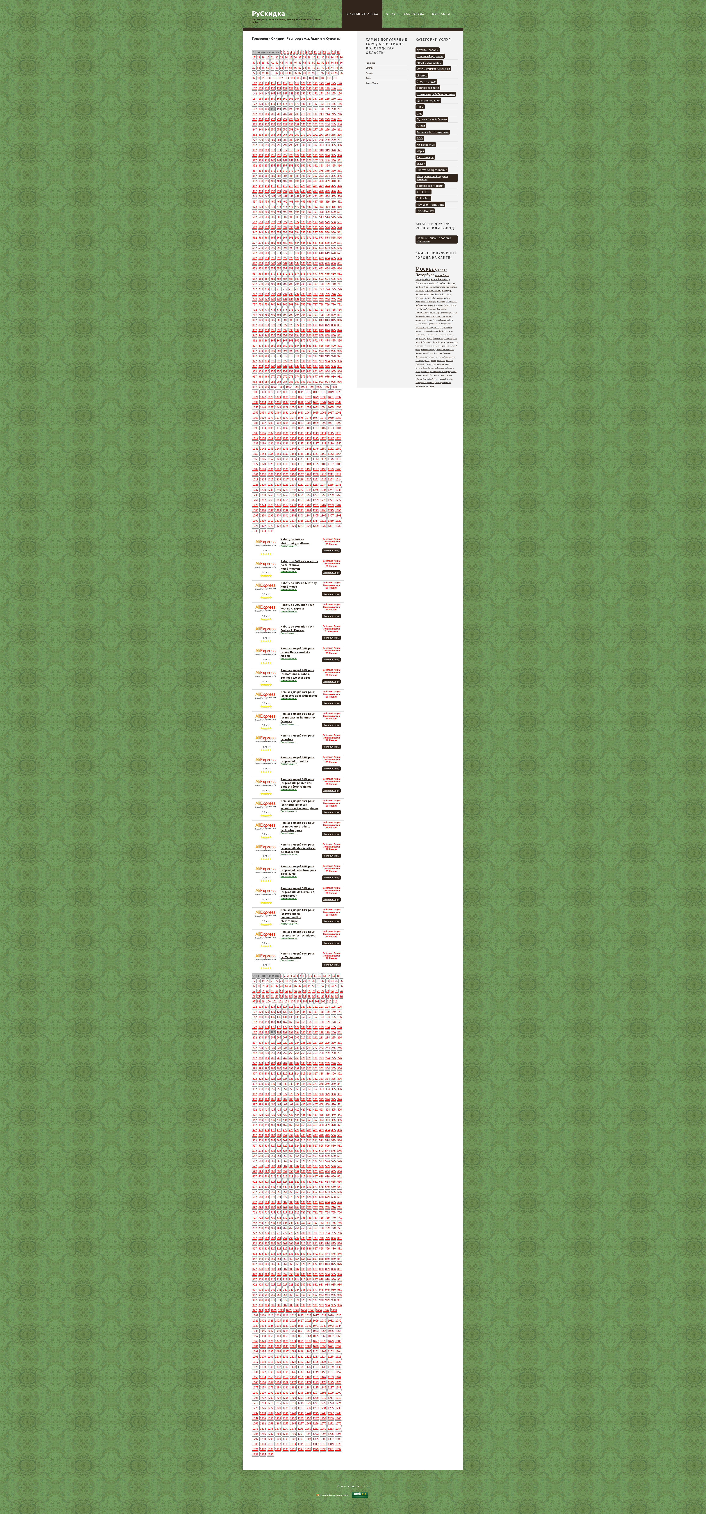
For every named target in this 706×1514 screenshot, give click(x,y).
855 (303, 335)
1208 (308, 474)
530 (333, 222)
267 (285, 134)
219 (267, 119)
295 (273, 145)
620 (333, 253)
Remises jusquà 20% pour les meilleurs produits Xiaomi (297, 651)
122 (315, 83)
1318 (323, 520)
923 (260, 361)
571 (309, 237)
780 (303, 309)
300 (303, 145)
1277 (285, 505)
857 (315, 335)
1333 (255, 531)
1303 (301, 515)
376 (309, 170)
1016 (308, 392)
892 (254, 351)
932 (315, 361)
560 (333, 232)
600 (303, 248)
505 (273, 217)
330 (303, 155)
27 (299, 57)
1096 (278, 428)
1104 (338, 428)
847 (254, 335)
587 (315, 242)
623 (260, 258)
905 (333, 351)
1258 (323, 495)
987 (285, 381)
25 (290, 57)
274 (327, 134)
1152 (338, 448)
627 (285, 258)
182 (315, 104)
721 (309, 289)
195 (303, 109)
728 (260, 294)
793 (291, 315)
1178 (263, 464)
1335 (270, 531)
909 (267, 356)
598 (291, 248)
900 (303, 351)
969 (267, 376)
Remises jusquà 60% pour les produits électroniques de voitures (298, 869)
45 (290, 62)
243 (321, 124)
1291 (301, 510)
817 (254, 325)
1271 (331, 500)
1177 (255, 464)
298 (291, 145)
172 (254, 104)
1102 (323, 428)
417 (285, 186)
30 (313, 57)
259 (327, 129)
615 (303, 253)
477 (285, 206)
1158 (293, 453)
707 (315, 284)
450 (303, 196)
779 (297, 309)
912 (285, 356)
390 (303, 176)
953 (260, 371)
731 (279, 294)
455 (333, 196)
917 (315, 356)
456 (339, 196)
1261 (255, 500)
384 (267, 176)
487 (254, 212)
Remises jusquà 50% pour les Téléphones (297, 955)
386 (279, 176)
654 (267, 268)
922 (254, 361)
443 (260, 196)
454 (327, 196)
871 (309, 340)
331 (309, 155)
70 (313, 67)
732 (285, 294)
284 (297, 140)
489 (267, 212)
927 (285, 361)
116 (279, 83)
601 (309, 248)
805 (273, 320)
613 (291, 253)
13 (324, 52)
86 (295, 73)
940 (273, 366)
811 (309, 320)
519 (267, 222)
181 (309, 104)
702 (285, 284)
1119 (270, 438)
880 (273, 345)
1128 (338, 438)
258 (321, 129)
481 (309, 206)
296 (279, 145)
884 (297, 345)
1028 (308, 397)
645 (303, 263)
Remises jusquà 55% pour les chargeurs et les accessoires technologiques (299, 804)
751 (309, 299)
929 (297, 361)
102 (280, 78)
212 (315, 114)
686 (279, 278)
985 (273, 381)
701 (279, 284)
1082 (263, 423)
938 (260, 366)
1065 (316, 412)
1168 (278, 459)
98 (258, 78)
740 (333, 294)
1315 (301, 520)
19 (263, 57)
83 (281, 73)
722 (315, 289)
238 (291, 124)
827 (315, 325)
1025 (285, 397)
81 (272, 73)
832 (254, 330)
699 (267, 284)
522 (285, 222)
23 (281, 57)
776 (279, 309)
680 (333, 273)
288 (321, 140)
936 (339, 361)
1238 (263, 489)
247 (254, 129)
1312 (278, 520)
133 (291, 88)
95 (336, 73)
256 (309, 129)
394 (327, 176)
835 (273, 330)
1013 (285, 392)
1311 (270, 520)
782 (315, 309)
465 (303, 201)
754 (327, 299)
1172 (308, 459)
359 (297, 165)
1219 (301, 479)
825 (303, 325)
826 (309, 325)
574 (327, 237)
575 (333, 237)
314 (297, 150)
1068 (338, 412)
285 (303, 140)
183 (321, 104)
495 (303, 212)
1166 (263, 459)
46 (295, 62)
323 (260, 155)
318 (321, 150)
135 (303, 88)
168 (321, 98)
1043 (331, 402)
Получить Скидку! (331, 550)
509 (297, 217)
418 (291, 186)
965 (333, 371)
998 (260, 387)
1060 (278, 412)
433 (291, 191)
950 (333, 366)
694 (327, 278)
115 (273, 83)
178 (291, 104)
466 (309, 201)
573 (321, 237)
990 (303, 381)
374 (297, 170)
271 (309, 134)
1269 (316, 500)
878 (260, 345)
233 (260, 124)
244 (327, 124)
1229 (285, 484)
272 (315, 134)
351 (339, 160)
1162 (323, 453)
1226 (263, 484)
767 (315, 304)
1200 (338, 469)
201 (339, 109)
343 (291, 160)
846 (339, 330)
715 (273, 289)
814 (327, 320)
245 (333, 124)
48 (304, 62)
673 (291, 273)
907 (254, 356)
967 (254, 376)
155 (333, 93)
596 (279, 248)
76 (341, 67)
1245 (316, 489)
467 (315, 201)
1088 (308, 423)
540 (303, 227)
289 (327, 140)
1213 (255, 479)
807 (285, 320)
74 (332, 67)
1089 (316, 423)
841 (309, 330)
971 (279, 376)
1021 (255, 397)
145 (273, 93)
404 (297, 181)
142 (254, 93)
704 (297, 284)
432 (285, 191)
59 (263, 67)
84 (286, 73)
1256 (308, 495)
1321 (255, 526)
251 (279, 129)
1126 (323, 438)
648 (321, 263)
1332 (338, 526)
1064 (308, 412)
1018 (323, 392)
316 (309, 150)
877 (254, 345)
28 (304, 57)
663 (321, 268)
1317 (316, 520)
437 (315, 191)
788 (260, 315)
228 (321, 119)
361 (309, 165)
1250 (263, 495)
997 (254, 387)
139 (327, 88)
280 (273, 140)
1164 (338, 453)
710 (333, 284)
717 (285, 289)
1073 (285, 417)
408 (321, 181)
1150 (323, 448)
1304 (308, 515)
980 (333, 376)
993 (321, 381)
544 (327, 227)
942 (285, 366)
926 (279, 361)
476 (279, 206)
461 (279, 201)
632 (315, 258)
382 (254, 176)
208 (291, 114)
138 (321, 88)
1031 (331, 397)
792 (285, 315)
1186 (323, 464)
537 (285, 227)
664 (327, 268)
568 (291, 237)
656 (279, 268)
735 (303, 294)
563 (260, 237)
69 (309, 67)
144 (267, 93)
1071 (270, 417)
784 (327, 309)
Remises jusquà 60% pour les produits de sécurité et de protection (298, 848)
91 (318, 73)
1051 (301, 407)
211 (309, 114)
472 (254, 206)
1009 (255, 392)
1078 (323, 417)
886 (309, 345)
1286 (263, 510)
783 (321, 309)
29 (309, 57)
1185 (316, 464)
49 (309, 62)
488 (260, 212)
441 (339, 191)
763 (291, 304)
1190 (263, 469)
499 (327, 212)
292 (254, 145)
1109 (285, 433)
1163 (331, 453)
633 (321, 258)
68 (304, 67)
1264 (278, 500)
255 (303, 129)
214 (327, 114)
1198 (323, 469)
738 (321, 294)
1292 (308, 510)
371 (279, 170)
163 (291, 98)
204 (267, 114)
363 (321, 165)
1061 (285, 412)
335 (333, 155)
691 (309, 278)
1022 (263, 397)
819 (267, 325)
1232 (308, 484)
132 (285, 88)
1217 (285, 479)
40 (267, 62)
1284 (338, 505)
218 (260, 119)
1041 (316, 402)
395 (333, 176)
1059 (270, 412)
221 (279, 119)
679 (327, 273)
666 (339, 268)
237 (285, 124)
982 (254, 381)
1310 (263, 520)
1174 (323, 459)
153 (321, 93)
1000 (274, 387)
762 (285, 304)
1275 (270, 505)
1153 (255, 453)
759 (267, 304)
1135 (301, 443)
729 (267, 294)
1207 (301, 474)
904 (327, 351)
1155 (270, 453)
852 (285, 335)
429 (267, 191)
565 (273, 237)
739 (327, 294)
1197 (316, 469)
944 (297, 366)
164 (297, 98)
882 (285, 345)
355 (273, 165)
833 (260, 330)
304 (327, 145)
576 (339, 237)
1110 (293, 433)
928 (291, 361)
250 (273, 129)
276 (339, 134)
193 (291, 109)
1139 (331, 443)
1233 (316, 484)
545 (333, 227)
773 (260, 309)
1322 (263, 526)
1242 (293, 489)
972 (285, 376)
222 (285, 119)
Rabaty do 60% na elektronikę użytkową (295, 541)
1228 (278, 484)
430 (273, 191)
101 (274, 78)
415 (273, 186)
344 (297, 160)
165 (303, 98)
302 (315, 145)
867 (285, 340)
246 (339, 124)
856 (309, 335)
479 (297, 206)
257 (315, 129)
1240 (278, 489)
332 (315, 155)
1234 (323, 484)
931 (309, 361)
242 (315, 124)
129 (267, 88)
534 (267, 227)
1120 (278, 438)
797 (315, 315)
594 (267, 248)
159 (267, 98)
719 (297, 289)
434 (297, 191)
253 (291, 129)
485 (333, 206)
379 (327, 170)
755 (333, 299)
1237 (255, 489)
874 (327, 340)
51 (318, 62)
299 (297, 145)
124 (327, 83)
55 (336, 62)
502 (254, 217)
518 (260, 222)
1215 (270, 479)
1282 (323, 505)
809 (297, 320)
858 (321, 335)
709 (327, 284)
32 (322, 57)
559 (327, 232)
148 (291, 93)
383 (260, 176)
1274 (263, 505)
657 (285, 268)
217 (254, 119)
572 (315, 237)
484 (327, 206)
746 (279, 299)
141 (339, 88)
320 (333, 150)
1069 (255, 417)
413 (260, 186)
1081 (255, 423)
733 (291, 294)
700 (273, 284)
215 (333, 114)
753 (321, 299)
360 (303, 165)
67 (299, 67)
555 (303, 232)
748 (291, 299)
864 (267, 340)
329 (297, 155)
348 (321, 160)
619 (327, 253)
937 (254, 366)
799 (327, 315)
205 (273, 114)
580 (273, 242)
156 (339, 93)
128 (260, 88)
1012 (278, 392)
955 (273, 371)
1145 (285, 448)
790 (273, 315)
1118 (263, 438)
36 (341, 57)
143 (260, 93)
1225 (255, 484)
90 (313, 73)
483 (321, 206)
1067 (331, 412)
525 (303, 222)
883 (291, 345)
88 (304, 73)
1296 (338, 510)
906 (339, 351)
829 (327, 325)
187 (254, 109)
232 (254, 124)
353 (260, 165)
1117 (255, 438)
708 (321, 284)
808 (291, 320)
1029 (316, 397)
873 (321, 340)
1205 (285, 474)
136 (309, 88)
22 (276, 57)
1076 (308, 417)
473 (260, 206)
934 (327, 361)
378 (321, 170)
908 (260, 356)
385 (273, 176)
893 (260, 351)
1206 (293, 474)
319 (327, 150)
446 (279, 196)
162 (285, 98)
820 (273, 325)
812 (315, 320)
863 (260, 340)
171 (339, 98)
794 (297, 315)
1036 (278, 402)
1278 (293, 505)
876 (339, 340)
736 (309, 294)
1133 (285, 443)
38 (258, 62)
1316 (308, 520)
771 (339, 304)
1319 (331, 520)
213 (321, 114)
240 (303, 124)
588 (321, 242)
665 (333, 268)
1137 (316, 443)
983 (260, 381)
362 (315, 165)
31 (318, 57)
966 (339, 371)
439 (327, 191)
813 (321, 320)
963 (321, 371)
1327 (301, 526)
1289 (285, 510)
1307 (331, 515)
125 (333, 83)
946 (309, 366)
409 (327, 181)
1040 (308, 402)
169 (327, 98)
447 (285, 196)
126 (339, 83)
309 (267, 150)
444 (267, 196)
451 (309, 196)
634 (327, 258)
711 (339, 284)
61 (272, 67)
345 (303, 160)
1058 (263, 412)
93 (327, 73)
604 (327, 248)
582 (285, 242)
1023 (270, 397)
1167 (270, 459)
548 (260, 232)
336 (339, 155)
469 (327, 201)
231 (339, 119)
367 (254, 170)
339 (267, 160)
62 (276, 67)
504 (267, 217)
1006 (319, 387)
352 (254, 165)
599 (297, 248)
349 (327, 160)
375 (303, 170)
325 (273, 155)
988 (291, 381)
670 (273, 273)
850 (273, 335)
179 (297, 104)
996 (339, 381)
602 (315, 248)
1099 (301, 428)
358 (291, 165)
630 (303, 258)
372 (285, 170)
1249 (255, 495)
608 (260, 253)
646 (309, 263)
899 (297, 351)
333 (321, 155)
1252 (278, 495)
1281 (316, 505)
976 (309, 376)
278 (260, 140)
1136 (308, 443)
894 (267, 351)
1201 (255, 474)
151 (309, 93)
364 (327, 165)
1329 (316, 526)
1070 (263, 417)
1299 (270, 515)
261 (339, 129)
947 (315, 366)
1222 (323, 479)
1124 (308, 438)
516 (339, 217)
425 (333, 186)
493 (291, 212)
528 (321, 222)
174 (267, 104)
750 (303, 299)
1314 (293, 520)
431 (279, 191)
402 (285, 181)
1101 (316, 428)
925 (273, 361)
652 (254, 268)
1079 (331, 417)
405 (303, 181)
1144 (278, 448)
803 (260, 320)
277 (254, 140)
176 (279, 104)
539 (297, 227)
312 (285, 150)
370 (273, 170)
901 (309, 351)
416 (279, 186)
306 (339, 145)
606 (339, 248)
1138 (323, 443)
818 (260, 325)
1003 (296, 387)
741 (339, 294)
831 (339, 325)
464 (297, 201)
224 (297, 119)
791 (279, 315)
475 (273, 206)
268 (291, 134)
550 (273, 232)
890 (333, 345)
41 (272, 62)
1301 (285, 515)
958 (291, 371)
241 (309, 124)
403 (291, 181)
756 (339, 299)
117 (285, 83)
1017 (316, 392)
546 (339, 227)
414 (267, 186)
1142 (263, 448)
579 (267, 242)
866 (279, 340)
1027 (301, 397)
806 (279, 320)
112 (254, 83)
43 (281, 62)
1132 (278, 443)
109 (323, 78)
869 (297, 340)
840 (303, 330)
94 (332, 73)
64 (286, 67)
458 (260, 201)
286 (309, 140)
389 (297, 176)
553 (291, 232)
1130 (263, 443)
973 (291, 376)
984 (267, 381)
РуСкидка (268, 13)
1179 (270, 464)
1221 (316, 479)
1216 (278, 479)
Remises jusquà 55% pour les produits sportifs (297, 759)
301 (309, 145)
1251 (270, 495)
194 (297, 109)
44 (286, 62)
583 (291, 242)
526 (309, 222)
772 (254, 309)
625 (273, 258)
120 (303, 83)
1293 (316, 510)
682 (254, 278)
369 (267, 170)
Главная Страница (362, 13)
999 (267, 387)
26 (295, 57)
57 (253, 67)
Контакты (441, 13)
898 (291, 351)
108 (317, 78)
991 (309, 381)
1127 (331, 438)
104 (292, 78)
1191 (270, 469)
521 (279, 222)
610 (273, 253)
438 (321, 191)
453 (321, 196)
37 (253, 62)
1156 (278, 453)
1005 (311, 387)
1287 (270, 510)
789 (267, 315)
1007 (326, 387)
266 (279, 134)
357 (285, 165)
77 (253, 73)
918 (321, 356)
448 (291, 196)
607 (254, 253)
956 (279, 371)
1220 (308, 479)
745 (273, 299)
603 (321, 248)
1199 (331, 469)
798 (321, 315)
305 (333, 145)
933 (321, 361)
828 (321, 325)
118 (291, 83)
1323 (270, 526)
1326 (293, 526)
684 (267, 278)
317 (315, 150)
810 (303, 320)
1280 (308, 505)
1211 (331, 474)
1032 (338, 397)
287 (315, 140)
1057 (255, 412)
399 (267, 181)
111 (335, 78)
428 (260, 191)
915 (303, 356)
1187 (331, 464)
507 (285, 217)
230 (333, 119)
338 (260, 160)
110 (329, 78)
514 (327, 217)
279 (267, 140)
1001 (281, 387)
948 (321, 366)
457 (254, 201)
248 (260, 129)
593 (260, 248)
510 (303, 217)
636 (339, 258)
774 (267, 309)
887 (315, 345)
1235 (331, 484)
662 (315, 268)
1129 (255, 443)
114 (267, 83)
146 (279, 93)
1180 (278, 464)
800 (333, 315)
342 (285, 160)
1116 (338, 433)
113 (260, 83)
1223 (331, 479)
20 (267, 57)
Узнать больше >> (289, 545)
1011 (270, 392)
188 (260, 109)
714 (267, 289)
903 (321, 351)
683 (260, 278)
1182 (293, 464)
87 (299, 73)
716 (279, 289)
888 (321, 345)
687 (285, 278)
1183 (301, 464)
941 (279, 366)
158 (260, 98)
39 (263, 62)
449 (297, 196)
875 (333, 340)
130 (273, 88)
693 (321, 278)
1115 (331, 433)
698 (260, 284)
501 (339, 212)
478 (291, 206)
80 (267, 73)
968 (260, 376)
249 (267, 129)
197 (315, 109)
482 (315, 206)
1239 (270, 489)
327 (285, 155)
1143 (270, 448)
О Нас (391, 13)
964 (327, 371)
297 (285, 145)
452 (315, 196)
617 (315, 253)
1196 (308, 469)
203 (260, 114)
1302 (293, 515)
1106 (263, 433)
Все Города (414, 13)
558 (321, 232)
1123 (301, 438)
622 (254, 258)
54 (332, 62)
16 (338, 52)
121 (309, 83)
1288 (278, 510)
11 (315, 52)
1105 (255, 433)
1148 (308, 448)
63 (281, 67)
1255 (301, 495)
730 (273, 294)
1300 (278, 515)
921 (339, 356)
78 (258, 73)
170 (333, 98)
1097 (285, 428)
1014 (293, 392)
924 (267, 361)
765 (303, 304)
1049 (285, 407)
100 (268, 78)
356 (279, 165)
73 (327, 67)
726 (339, 289)
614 (297, 253)
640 (273, 263)
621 (339, 253)
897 (285, 351)
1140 (338, 443)
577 (254, 242)
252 (285, 129)
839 (297, 330)
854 (297, 335)
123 (321, 83)
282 (285, 140)
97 (253, 78)
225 (303, 119)
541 (309, 227)
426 (339, 186)
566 (279, 237)
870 (303, 340)
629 (297, 258)
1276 (278, 505)
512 (315, 217)
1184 (308, 464)
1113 (316, 433)
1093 (255, 428)
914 (297, 356)
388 (291, 176)
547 (254, 232)
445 (273, 196)
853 (291, 335)
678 (321, 273)
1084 (278, 423)
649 (327, 263)
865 (273, 340)
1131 (270, 443)
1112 (308, 433)
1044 (338, 402)
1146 (293, 448)
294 (267, 145)
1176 (338, 459)
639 (267, 263)
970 (273, 376)
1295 (331, 510)
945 (303, 366)
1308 (338, 515)
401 (279, 181)
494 (297, 212)
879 (267, 345)
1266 (293, 500)
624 (267, 258)
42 (276, 62)
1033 (255, 402)
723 (321, 289)
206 (279, 114)
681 (339, 273)
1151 (331, 448)
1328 (308, 526)
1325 (285, 526)
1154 (263, 453)
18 (258, 57)
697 (254, 284)
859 (327, 335)
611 (279, 253)
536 (279, 227)
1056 (338, 407)
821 (279, 325)
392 (315, 176)
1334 (263, 531)
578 (260, 242)
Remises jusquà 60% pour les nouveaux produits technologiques (297, 826)
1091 (331, 423)
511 (309, 217)
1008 (334, 387)
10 (310, 52)
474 (267, 206)
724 (327, 289)
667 (254, 273)
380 (333, 170)
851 (279, 335)
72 (322, 67)
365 (333, 165)
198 (321, 109)
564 (267, 237)
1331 (331, 526)
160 (273, 98)
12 (319, 52)
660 (303, 268)
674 (297, 273)
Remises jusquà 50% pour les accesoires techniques (298, 933)
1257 (316, 495)
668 (260, 273)
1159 (301, 453)
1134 (293, 443)
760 (273, 304)
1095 (270, 428)
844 (327, 330)
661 (309, 268)
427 (254, 191)
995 (333, 381)
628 (291, 258)
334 (327, 155)
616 (309, 253)
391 (309, 176)
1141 (255, 448)
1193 (285, 469)
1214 (263, 479)
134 (297, 88)
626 (279, 258)
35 (336, 57)
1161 (316, 453)
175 (273, 104)
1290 (293, 510)
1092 (338, 423)
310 (273, 150)
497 (315, 212)
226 (309, 119)
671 (279, 273)
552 (285, 232)
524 (297, 222)
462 (285, 201)
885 (303, 345)
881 (279, 345)
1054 (323, 407)
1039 (301, 402)
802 (254, 320)
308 (260, 150)
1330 (323, 526)
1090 (323, 423)
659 (297, 268)
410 (333, 181)
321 (339, 150)
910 (273, 356)
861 (339, 335)
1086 (293, 423)
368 (260, 170)
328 (291, 155)
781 (309, 309)
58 (258, 67)
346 (309, 160)
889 (327, 345)
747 (285, 299)
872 (315, 340)
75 (336, 67)
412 (254, 186)
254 (297, 129)
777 (285, 309)
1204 (278, 474)
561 (339, 232)
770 (333, 304)
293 (260, 145)
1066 (323, 412)
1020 (338, 392)
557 (315, 232)
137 (315, 88)
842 (315, 330)
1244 (308, 489)
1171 (301, 459)
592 (254, 248)
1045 (255, 407)
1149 (316, 448)
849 (267, 335)
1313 (285, 520)
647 (315, 263)
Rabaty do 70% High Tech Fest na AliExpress (297, 606)
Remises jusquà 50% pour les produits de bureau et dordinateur (297, 891)
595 (273, 248)
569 (297, 237)
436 (309, 191)
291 (339, 140)
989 (297, 381)
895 (273, 351)
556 (309, 232)
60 (267, 67)
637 (254, 263)
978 (321, 376)
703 (291, 284)
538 (291, 227)
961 (309, 371)
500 (333, 212)
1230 (293, 484)
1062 (293, 412)
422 (315, 186)
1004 (304, 387)
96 (341, 73)
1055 (331, 407)
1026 (293, 397)
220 (273, 119)
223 (291, 119)
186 (339, 104)
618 (321, 253)
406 (309, 181)
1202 (263, 474)
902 (315, 351)
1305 (316, 515)
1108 (278, 433)
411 (339, 181)
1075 (301, 417)
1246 (323, 489)
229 (327, 119)
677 (315, 273)
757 (254, 304)
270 (303, 134)
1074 (293, 417)
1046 (263, 407)
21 (272, 57)
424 (327, 186)
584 (297, 242)
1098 (293, 428)
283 (291, 140)
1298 (263, 515)
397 (254, 181)
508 (291, 217)
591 (339, 242)
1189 (255, 469)
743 (260, 299)
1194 (293, 469)
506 (279, 217)
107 (311, 78)
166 (309, 98)
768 (321, 304)
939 (267, 366)
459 (267, 201)
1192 (278, 469)
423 (321, 186)
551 (279, 232)
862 (254, 340)
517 (254, 222)
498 (321, 212)
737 (315, 294)
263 (260, 134)
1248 (338, 489)
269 (297, 134)
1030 (323, 397)
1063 (301, 412)
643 (291, 263)
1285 (255, 510)
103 (286, 78)
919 (327, 356)
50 (313, 62)
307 (254, 150)
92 (322, 73)
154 (327, 93)
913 (291, 356)
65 (290, 67)
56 (341, 62)
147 (285, 93)
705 (303, 284)
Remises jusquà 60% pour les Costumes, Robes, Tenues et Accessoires (297, 673)
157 (254, 98)
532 (254, 227)
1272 (338, 500)
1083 (270, 423)
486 (339, 206)
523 (291, 222)
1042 (323, 402)
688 (291, 278)
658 (291, 268)
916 (309, 356)
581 (279, 242)
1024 (278, 397)
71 (318, 67)
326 (279, 155)
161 (279, 98)
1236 (338, 484)
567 (285, 237)
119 (297, 83)
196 (309, 109)
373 (291, 170)
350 (333, 160)
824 (297, 325)
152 (315, 93)
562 (254, 237)
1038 (293, 402)
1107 (270, 433)
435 (303, 191)
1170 (293, 459)
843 (321, 330)
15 (333, 52)
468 (321, 201)
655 (273, 268)
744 (267, 299)
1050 (293, 407)
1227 (270, 484)
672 (285, 273)
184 (327, 104)
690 (303, 278)
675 (303, 273)
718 (291, 289)
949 (327, 366)
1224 (338, 479)
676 (309, 273)
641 (279, 263)
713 (260, 289)
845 (333, 330)
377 (315, 170)
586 (309, 242)
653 (260, 268)
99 (263, 78)
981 (339, 376)
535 (273, 227)
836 (279, 330)
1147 (301, 448)
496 (309, 212)
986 (279, 381)
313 (291, 150)
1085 (285, 423)
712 (254, 289)
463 (291, 201)
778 (291, 309)
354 (267, 165)
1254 (293, 495)
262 (254, 134)
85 (290, 73)
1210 (323, 474)
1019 (331, 392)
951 (339, 366)
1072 (278, 417)
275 (333, 134)
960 (303, 371)
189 (267, 109)
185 (333, 104)
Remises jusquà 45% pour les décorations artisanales (299, 693)
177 (285, 104)
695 (333, 278)
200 (333, 109)
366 (339, 165)
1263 (270, 500)
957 (285, 371)
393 (321, 176)
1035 (270, 402)
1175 (331, 459)
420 (303, 186)
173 (260, 104)
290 (333, 140)
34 (332, 57)
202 (254, 114)
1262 (263, 500)
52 (322, 62)
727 (254, 294)
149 (297, 93)
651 (339, 263)
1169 (285, 459)
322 (254, 155)
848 (260, 335)
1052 (308, 407)
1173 (316, 459)
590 (333, 242)
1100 (308, 428)
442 (254, 196)
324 (267, 155)
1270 (323, 500)
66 (295, 67)
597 (285, 248)
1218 (293, 479)
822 (285, 325)
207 (285, 114)
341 (279, 160)
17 (253, 57)
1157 (285, 453)
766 (309, 304)
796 (309, 315)
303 (321, 145)
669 (267, 273)
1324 (278, 526)
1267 (301, 500)
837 (285, 330)
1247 (331, 489)
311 (279, 150)
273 (321, 134)
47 (299, 62)
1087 (301, 423)
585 (303, 242)
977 (315, 376)
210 (303, 114)
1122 (293, 438)
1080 (338, 417)
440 (333, 191)
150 (303, 93)
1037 (285, 402)
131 (279, 88)
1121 (285, 438)
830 (333, 325)
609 (267, 253)
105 (299, 78)
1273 (255, 505)
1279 (301, 505)
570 (303, 237)
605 (333, 248)
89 (309, 73)
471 (339, 201)
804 (267, 320)
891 (339, 345)
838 (291, 330)
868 (291, 340)
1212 (338, 474)
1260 (338, 495)
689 (297, 278)
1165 (255, 459)
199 (327, 109)
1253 (285, 495)
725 (333, 289)
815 (333, 320)
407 (315, 181)
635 (333, 258)
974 (297, 376)
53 (327, 62)
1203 (270, 474)
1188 (338, 464)
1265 (285, 500)
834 (267, 330)
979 (327, 376)
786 (339, 309)
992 (315, 381)
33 (327, 57)
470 (333, 201)
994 (327, 381)
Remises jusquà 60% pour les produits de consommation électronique (297, 915)
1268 (308, 500)
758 (260, 304)
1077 (316, 417)
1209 (316, 474)
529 (327, 222)
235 (273, 124)
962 (315, 371)
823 (291, 325)
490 (273, 212)
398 (260, 181)
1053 (316, 407)
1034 (263, 402)
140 (333, 88)
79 (263, 73)
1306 (323, 515)
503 (260, 217)
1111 (301, 433)
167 (315, 98)
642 (285, 263)
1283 (331, 505)
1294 (323, 510)
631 (309, 258)
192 (285, 109)
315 (303, 150)
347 (315, 160)
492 (285, 212)
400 (273, 181)
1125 (316, 438)
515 (333, 217)
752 (315, 299)
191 (279, 109)
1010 (263, 392)
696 (339, 278)
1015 (301, 392)
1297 (255, 515)
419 (297, 186)
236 (279, 124)
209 (297, 114)
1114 (323, 433)
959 (297, 371)
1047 (270, 407)
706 (309, 284)
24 (286, 57)
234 (267, 124)
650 (333, 263)
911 (279, 356)
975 (303, 376)
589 (327, 242)
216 (339, 114)
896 (279, 351)
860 (333, 335)
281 (279, 140)
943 (291, 366)
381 (339, 170)
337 (254, 160)
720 (303, 289)
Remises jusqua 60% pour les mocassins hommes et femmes (298, 717)
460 (273, 201)
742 (254, 299)
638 (260, 263)
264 (267, 134)
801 (339, 315)
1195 (301, 469)
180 (303, 104)
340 (273, 160)
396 (339, 176)
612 (285, 253)
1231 (301, 484)
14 (328, 52)
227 (315, 119)
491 (279, 212)
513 (321, 217)
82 (276, 73)
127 (254, 88)
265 (273, 134)
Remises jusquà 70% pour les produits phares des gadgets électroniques (297, 782)
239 (297, 124)
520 (273, 222)
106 (305, 78)
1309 (255, 520)
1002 (289, 387)
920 (333, 356)
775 (273, 309)
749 (297, 299)
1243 (301, 489)
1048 (278, 407)
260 (333, 129)
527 (315, 222)
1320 (338, 520)
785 (333, 309)
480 (303, 206)
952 (254, 371)
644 (297, 263)
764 (297, 304)
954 (267, 371)
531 (339, 222)
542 (315, 227)
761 (279, 304)
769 (327, 304)
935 (333, 361)
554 (297, 232)
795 (303, 315)
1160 (308, 453)
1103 (331, 428)
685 (273, 278)
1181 (285, 464)
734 (297, 294)
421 (309, 186)
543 (321, 227)
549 (267, 232)
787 (254, 315)
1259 (331, 495)
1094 (263, 428)
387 (285, 176)
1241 (285, 489)
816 (339, 320)
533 (260, 227)
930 (303, 361)
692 (315, 278)
